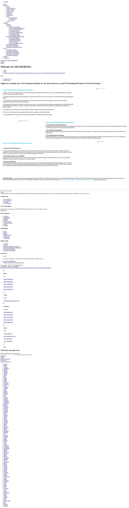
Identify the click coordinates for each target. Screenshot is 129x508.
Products (6, 23)
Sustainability (10, 15)
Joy (9, 359)
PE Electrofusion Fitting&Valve (17, 28)
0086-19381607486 (8, 289)
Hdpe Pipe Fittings (14, 267)
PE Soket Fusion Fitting (15, 29)
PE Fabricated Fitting (15, 35)
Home (5, 4)
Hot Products (4, 266)
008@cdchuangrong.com (10, 336)
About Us (6, 5)
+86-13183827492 (8, 333)
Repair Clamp (22, 267)
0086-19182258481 (8, 279)
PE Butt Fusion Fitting (15, 27)
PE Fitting (9, 25)
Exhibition (9, 13)
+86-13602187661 (8, 338)
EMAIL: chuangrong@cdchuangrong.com (14, 262)
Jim (4, 359)
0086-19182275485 (8, 286)
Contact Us (6, 58)
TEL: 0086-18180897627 (10, 261)
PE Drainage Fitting (14, 31)
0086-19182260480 (8, 281)
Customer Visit (10, 11)
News (8, 16)
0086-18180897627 (11, 60)
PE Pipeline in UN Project (13, 54)
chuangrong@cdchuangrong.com (11, 300)
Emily (2, 359)
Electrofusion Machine (15, 39)
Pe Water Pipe (36, 267)
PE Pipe (8, 24)
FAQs (8, 21)
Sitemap (10, 266)
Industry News (13, 19)
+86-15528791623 (8, 341)
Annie (7, 359)
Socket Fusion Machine (15, 40)
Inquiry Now (4, 210)
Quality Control (10, 9)
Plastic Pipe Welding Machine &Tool (15, 36)
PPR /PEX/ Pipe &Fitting (13, 45)
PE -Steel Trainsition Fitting (16, 32)
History (8, 7)
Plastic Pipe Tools (14, 41)
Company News (13, 17)
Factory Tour (10, 12)
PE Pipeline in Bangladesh (13, 52)
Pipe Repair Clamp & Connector (14, 47)
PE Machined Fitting (14, 33)
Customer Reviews (11, 8)
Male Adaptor (29, 267)
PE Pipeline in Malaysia (12, 55)
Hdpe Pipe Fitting (5, 267)
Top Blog (6, 225)
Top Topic (12, 20)
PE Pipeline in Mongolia (12, 51)
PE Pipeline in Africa (11, 50)
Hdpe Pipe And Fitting (45, 267)
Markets (5, 56)
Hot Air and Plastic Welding (16, 43)
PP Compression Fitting (12, 44)
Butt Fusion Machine (14, 37)
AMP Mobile (15, 266)
